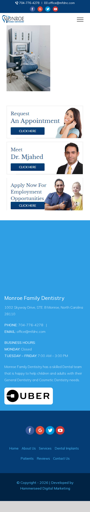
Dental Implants (67, 448)
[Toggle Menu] (80, 20)
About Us (29, 448)
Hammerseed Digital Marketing (45, 488)
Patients (27, 458)
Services (45, 448)
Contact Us (61, 458)
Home (14, 448)
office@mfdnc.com (61, 3)
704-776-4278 (29, 3)
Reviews (43, 458)
